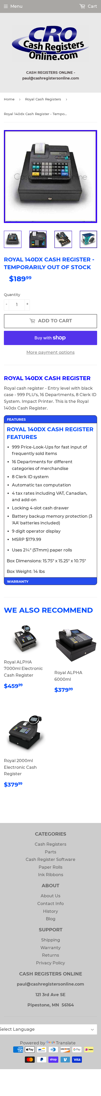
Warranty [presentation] (17, 581)
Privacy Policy (50, 963)
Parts (50, 852)
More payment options (50, 352)
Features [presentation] (16, 419)
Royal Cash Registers (43, 99)
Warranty (50, 947)
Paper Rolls (50, 867)
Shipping (50, 940)
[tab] (50, 419)
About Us (50, 895)
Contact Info (50, 903)
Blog (50, 918)
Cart (92, 6)
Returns (50, 955)
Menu (16, 6)
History (50, 911)
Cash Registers (50, 844)
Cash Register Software (50, 859)
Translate (66, 1043)
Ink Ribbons (50, 874)
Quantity (12, 294)
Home (9, 99)
